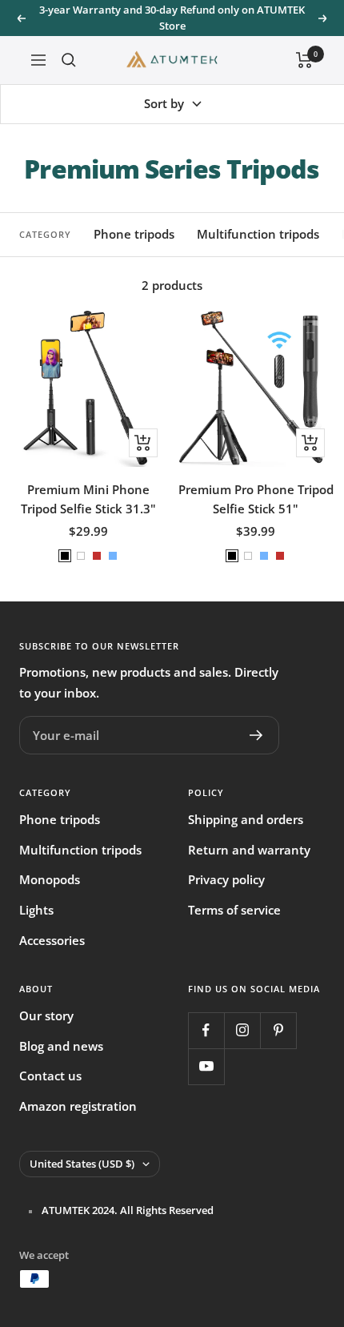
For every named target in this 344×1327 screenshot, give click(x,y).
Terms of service (234, 910)
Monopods (49, 879)
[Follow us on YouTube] (206, 1066)
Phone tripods (134, 234)
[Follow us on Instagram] (242, 1030)
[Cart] (304, 60)
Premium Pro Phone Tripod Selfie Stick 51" (256, 499)
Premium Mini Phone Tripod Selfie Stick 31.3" (88, 499)
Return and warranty (249, 850)
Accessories (52, 940)
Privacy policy (226, 879)
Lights (36, 910)
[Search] (69, 60)
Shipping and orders (245, 819)
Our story (46, 1015)
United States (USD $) (82, 1163)
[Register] (256, 735)
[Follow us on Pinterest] (278, 1030)
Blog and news (61, 1046)
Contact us (50, 1076)
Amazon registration (78, 1106)
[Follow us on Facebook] (206, 1030)
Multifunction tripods (258, 234)
